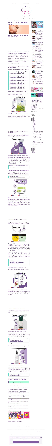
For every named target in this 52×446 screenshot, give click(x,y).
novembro (34, 122)
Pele (26, 18)
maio (33, 128)
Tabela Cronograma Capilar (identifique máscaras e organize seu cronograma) (36, 100)
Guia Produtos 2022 (34, 104)
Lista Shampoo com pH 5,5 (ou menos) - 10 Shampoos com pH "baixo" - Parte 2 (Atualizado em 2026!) (39, 43)
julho (33, 126)
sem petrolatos (18, 421)
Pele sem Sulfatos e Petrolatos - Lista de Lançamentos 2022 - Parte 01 (17, 87)
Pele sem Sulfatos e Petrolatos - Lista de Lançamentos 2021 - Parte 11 (17, 82)
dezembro (34, 121)
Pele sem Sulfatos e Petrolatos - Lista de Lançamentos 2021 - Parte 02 (17, 73)
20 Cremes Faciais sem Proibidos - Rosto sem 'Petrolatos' (39, 81)
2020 (32, 148)
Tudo (8, 18)
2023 (32, 118)
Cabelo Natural (29, 18)
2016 (32, 152)
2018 (32, 150)
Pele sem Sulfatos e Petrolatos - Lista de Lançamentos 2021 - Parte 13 (17, 84)
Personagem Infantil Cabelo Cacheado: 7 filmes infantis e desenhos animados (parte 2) (38, 48)
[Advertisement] (19, 44)
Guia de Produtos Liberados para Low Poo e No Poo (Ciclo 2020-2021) (20, 69)
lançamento (12, 421)
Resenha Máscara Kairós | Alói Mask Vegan (38, 131)
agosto (34, 125)
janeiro (33, 147)
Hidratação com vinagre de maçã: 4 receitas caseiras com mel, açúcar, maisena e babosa (39, 54)
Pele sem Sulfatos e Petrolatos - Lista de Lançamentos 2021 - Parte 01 (17, 72)
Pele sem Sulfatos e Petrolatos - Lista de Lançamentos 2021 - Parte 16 (17, 86)
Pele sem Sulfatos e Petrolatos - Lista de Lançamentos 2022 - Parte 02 (17, 88)
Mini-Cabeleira (33, 18)
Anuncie (36, 18)
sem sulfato (21, 421)
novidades (14, 421)
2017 (32, 151)
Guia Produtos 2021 (34, 105)
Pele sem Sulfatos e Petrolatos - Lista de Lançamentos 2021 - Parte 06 (17, 76)
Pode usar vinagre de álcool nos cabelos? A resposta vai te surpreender (39, 37)
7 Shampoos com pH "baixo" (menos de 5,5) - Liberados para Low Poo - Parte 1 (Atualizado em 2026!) (39, 31)
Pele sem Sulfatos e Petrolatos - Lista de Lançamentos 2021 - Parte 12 (17, 83)
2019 (32, 149)
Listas (20, 18)
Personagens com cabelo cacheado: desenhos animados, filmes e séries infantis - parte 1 (39, 60)
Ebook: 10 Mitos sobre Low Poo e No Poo (37, 101)
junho (33, 127)
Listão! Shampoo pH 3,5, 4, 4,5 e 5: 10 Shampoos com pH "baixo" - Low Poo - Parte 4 (39, 76)
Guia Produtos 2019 (34, 107)
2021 (32, 120)
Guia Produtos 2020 (34, 106)
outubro (34, 123)
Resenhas (10, 18)
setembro (34, 124)
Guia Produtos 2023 (34, 103)
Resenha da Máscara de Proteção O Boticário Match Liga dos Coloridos (17, 177)
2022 (32, 119)
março (33, 130)
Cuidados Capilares (23, 18)
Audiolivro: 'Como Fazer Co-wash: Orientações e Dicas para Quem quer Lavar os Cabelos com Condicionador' (37, 109)
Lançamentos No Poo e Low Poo (15, 18)
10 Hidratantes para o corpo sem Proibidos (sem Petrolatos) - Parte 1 (39, 65)
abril (33, 129)
